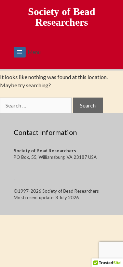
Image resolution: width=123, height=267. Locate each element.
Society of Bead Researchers (61, 17)
